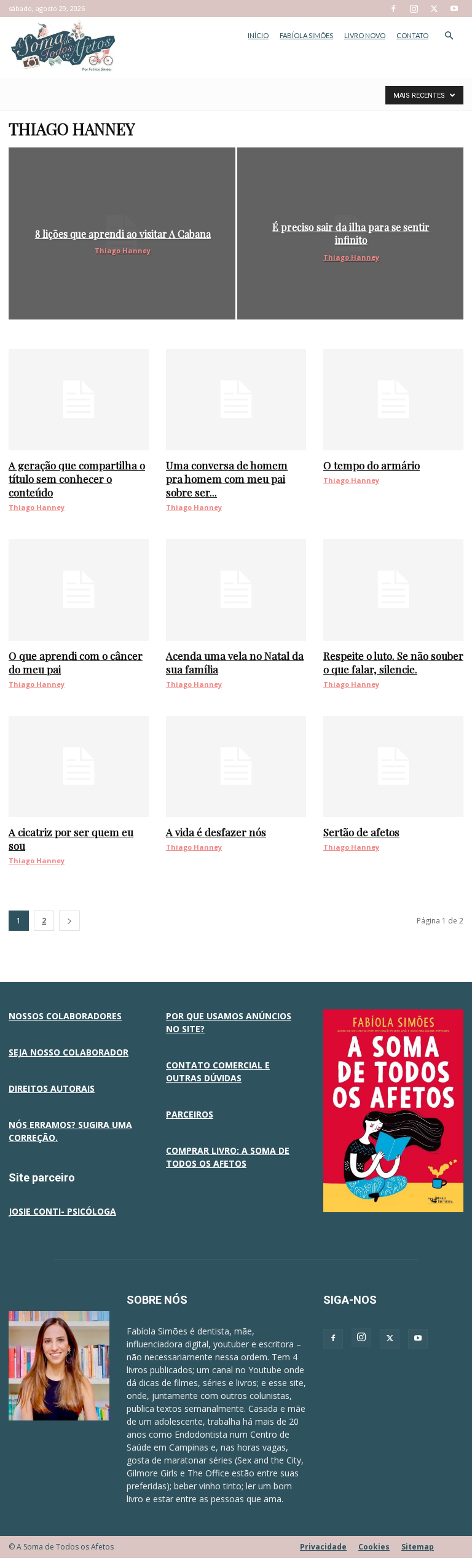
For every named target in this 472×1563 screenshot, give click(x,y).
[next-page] (69, 921)
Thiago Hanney (123, 250)
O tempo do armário (371, 465)
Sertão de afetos (361, 832)
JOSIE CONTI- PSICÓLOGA (62, 1211)
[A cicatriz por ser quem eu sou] (79, 766)
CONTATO (412, 35)
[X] (434, 8)
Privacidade (323, 1546)
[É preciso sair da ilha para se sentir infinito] (350, 233)
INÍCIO (258, 35)
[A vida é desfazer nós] (236, 766)
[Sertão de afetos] (393, 766)
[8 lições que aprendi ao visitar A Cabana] (122, 233)
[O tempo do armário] (393, 399)
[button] (448, 36)
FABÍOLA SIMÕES (306, 35)
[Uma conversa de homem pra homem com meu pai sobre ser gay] (236, 399)
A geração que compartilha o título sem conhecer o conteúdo (77, 478)
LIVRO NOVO (364, 35)
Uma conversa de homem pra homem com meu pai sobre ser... (227, 478)
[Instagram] (413, 8)
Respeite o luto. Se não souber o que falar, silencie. (393, 662)
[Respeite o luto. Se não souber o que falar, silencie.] (393, 589)
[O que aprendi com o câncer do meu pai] (79, 589)
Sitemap (417, 1546)
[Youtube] (454, 8)
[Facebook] (393, 8)
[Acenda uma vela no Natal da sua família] (236, 589)
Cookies (374, 1546)
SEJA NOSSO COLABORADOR (68, 1052)
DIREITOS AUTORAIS (52, 1088)
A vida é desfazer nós (216, 832)
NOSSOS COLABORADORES (65, 1016)
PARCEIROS (189, 1114)
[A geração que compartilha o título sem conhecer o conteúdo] (79, 399)
